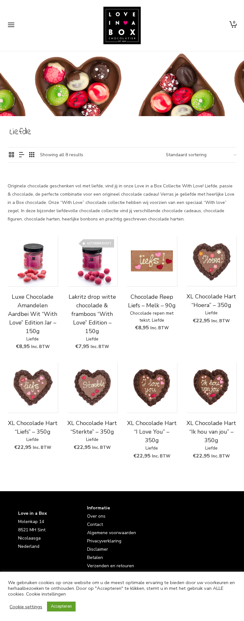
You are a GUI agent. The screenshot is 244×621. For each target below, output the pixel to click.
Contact (95, 524)
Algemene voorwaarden (111, 533)
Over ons (96, 516)
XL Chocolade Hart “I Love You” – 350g (152, 431)
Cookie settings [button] (26, 607)
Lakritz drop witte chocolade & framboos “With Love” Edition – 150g (92, 314)
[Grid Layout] (32, 155)
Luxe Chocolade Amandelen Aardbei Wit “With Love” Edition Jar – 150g (32, 314)
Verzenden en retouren (110, 566)
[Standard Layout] (11, 155)
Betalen (95, 558)
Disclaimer (97, 549)
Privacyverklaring (104, 541)
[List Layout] (21, 155)
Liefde (32, 339)
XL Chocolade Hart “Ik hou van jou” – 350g (211, 431)
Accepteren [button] (61, 606)
